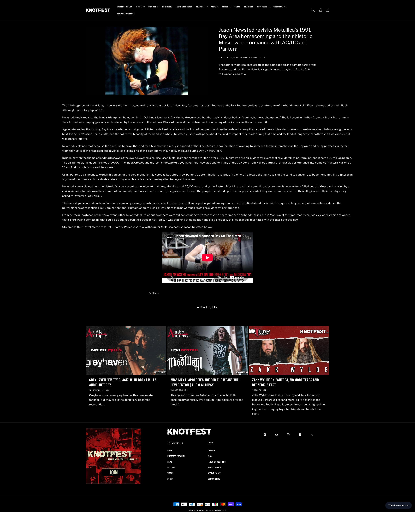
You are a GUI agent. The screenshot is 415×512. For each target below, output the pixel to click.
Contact (211, 450)
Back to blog (209, 307)
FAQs (210, 456)
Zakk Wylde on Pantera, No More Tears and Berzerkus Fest (285, 382)
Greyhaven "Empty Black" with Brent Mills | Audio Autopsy (124, 382)
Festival (171, 467)
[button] (140, 6)
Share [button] (155, 293)
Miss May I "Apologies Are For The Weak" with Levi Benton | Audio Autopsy (206, 382)
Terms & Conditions (217, 461)
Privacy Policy (214, 467)
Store (170, 479)
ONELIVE (221, 510)
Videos (170, 473)
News (169, 461)
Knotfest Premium (176, 456)
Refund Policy (214, 473)
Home (169, 450)
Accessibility (214, 479)
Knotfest (201, 510)
